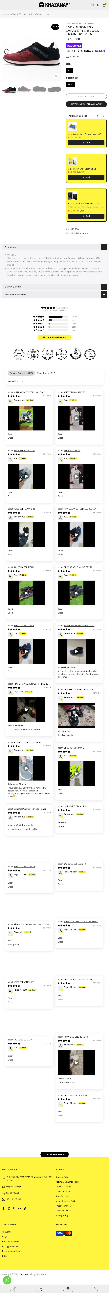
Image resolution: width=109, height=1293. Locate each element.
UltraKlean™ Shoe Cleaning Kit (82, 168)
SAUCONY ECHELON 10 (75, 864)
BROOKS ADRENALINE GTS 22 (78, 567)
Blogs (4, 1255)
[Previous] (6, 51)
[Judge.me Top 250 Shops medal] (75, 354)
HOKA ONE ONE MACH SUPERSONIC (81, 921)
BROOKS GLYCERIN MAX (75, 1095)
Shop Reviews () (46, 373)
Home (4, 14)
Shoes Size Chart (63, 1186)
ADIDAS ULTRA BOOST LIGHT (28, 742)
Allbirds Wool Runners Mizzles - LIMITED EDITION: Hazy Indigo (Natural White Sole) (29, 925)
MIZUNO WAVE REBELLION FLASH (30, 392)
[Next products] (104, 116)
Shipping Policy (62, 1177)
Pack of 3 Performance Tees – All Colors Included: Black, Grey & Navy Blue (86, 203)
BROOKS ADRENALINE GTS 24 (78, 979)
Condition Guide (63, 1191)
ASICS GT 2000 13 (72, 450)
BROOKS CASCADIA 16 (24, 866)
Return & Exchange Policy (67, 1181)
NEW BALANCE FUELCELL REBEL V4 (81, 509)
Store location (62, 1196)
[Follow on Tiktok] (25, 1208)
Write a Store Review (55, 337)
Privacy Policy (62, 1215)
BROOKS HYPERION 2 (74, 747)
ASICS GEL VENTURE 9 (24, 982)
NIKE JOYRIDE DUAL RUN (75, 806)
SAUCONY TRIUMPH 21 (24, 567)
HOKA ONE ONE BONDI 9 (76, 1036)
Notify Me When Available (86, 104)
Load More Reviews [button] (55, 1154)
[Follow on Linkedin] (14, 1208)
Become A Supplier (11, 1241)
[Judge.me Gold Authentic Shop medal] (47, 354)
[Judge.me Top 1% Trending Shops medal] (90, 354)
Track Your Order (63, 1205)
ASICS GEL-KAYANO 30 (74, 392)
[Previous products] (97, 116)
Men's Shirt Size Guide (66, 1201)
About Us (6, 1231)
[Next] (56, 51)
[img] (54, 307)
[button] (39, 317)
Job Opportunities (10, 1246)
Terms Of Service (64, 1210)
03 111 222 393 (14, 1199)
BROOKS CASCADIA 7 (24, 625)
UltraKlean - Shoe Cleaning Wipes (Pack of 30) (86, 134)
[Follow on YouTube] (19, 1208)
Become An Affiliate (11, 1251)
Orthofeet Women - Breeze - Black (30, 809)
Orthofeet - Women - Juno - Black (79, 689)
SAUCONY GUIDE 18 (23, 1039)
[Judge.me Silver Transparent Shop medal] (61, 354)
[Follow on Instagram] (9, 1208)
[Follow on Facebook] (3, 1208)
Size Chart (75, 56)
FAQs (4, 1236)
